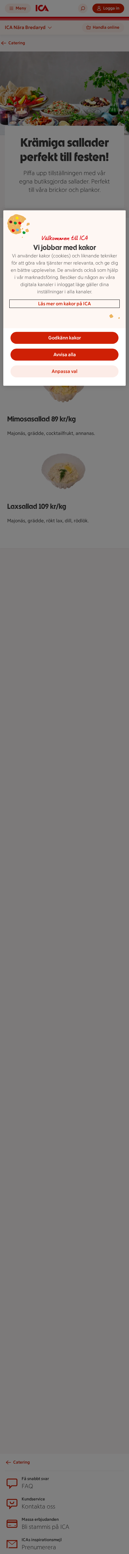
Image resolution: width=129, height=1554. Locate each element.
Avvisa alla (64, 354)
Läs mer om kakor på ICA (64, 303)
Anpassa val (64, 371)
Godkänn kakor (64, 338)
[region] (64, 298)
